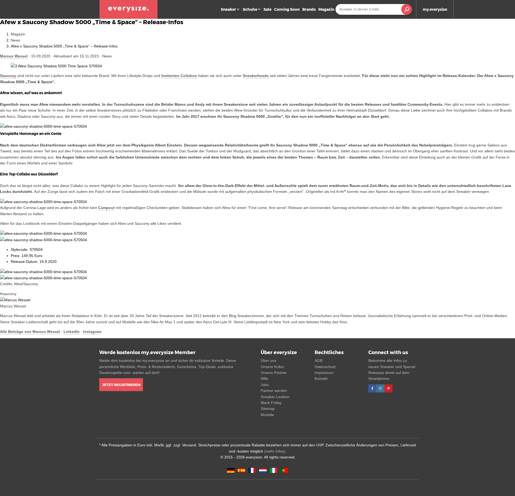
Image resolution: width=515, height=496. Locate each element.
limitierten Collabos (179, 76)
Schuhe (250, 9)
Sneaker (228, 9)
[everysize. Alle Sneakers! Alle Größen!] (128, 9)
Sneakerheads (256, 76)
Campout (106, 207)
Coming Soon (287, 9)
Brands (309, 9)
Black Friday (271, 403)
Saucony (8, 76)
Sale (267, 9)
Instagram (92, 331)
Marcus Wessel (14, 56)
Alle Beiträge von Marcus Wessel (30, 331)
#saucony (8, 294)
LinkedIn (72, 331)
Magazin (326, 9)
